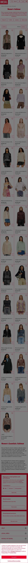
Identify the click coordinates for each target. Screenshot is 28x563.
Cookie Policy (13, 552)
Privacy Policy (5, 552)
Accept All (14, 557)
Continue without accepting (14, 560)
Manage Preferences (16, 551)
